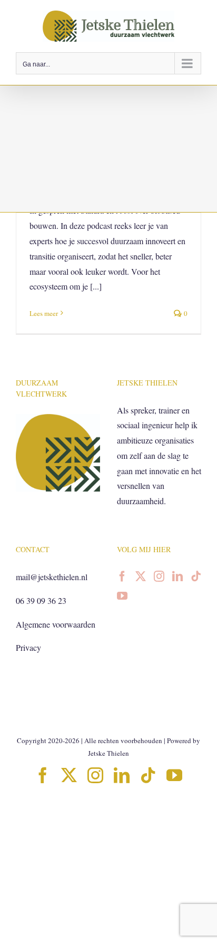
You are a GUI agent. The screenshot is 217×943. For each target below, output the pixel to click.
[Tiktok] (196, 576)
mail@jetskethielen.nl (51, 576)
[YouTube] (122, 596)
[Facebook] (122, 576)
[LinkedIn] (177, 576)
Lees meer (43, 313)
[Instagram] (159, 576)
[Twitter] (140, 576)
